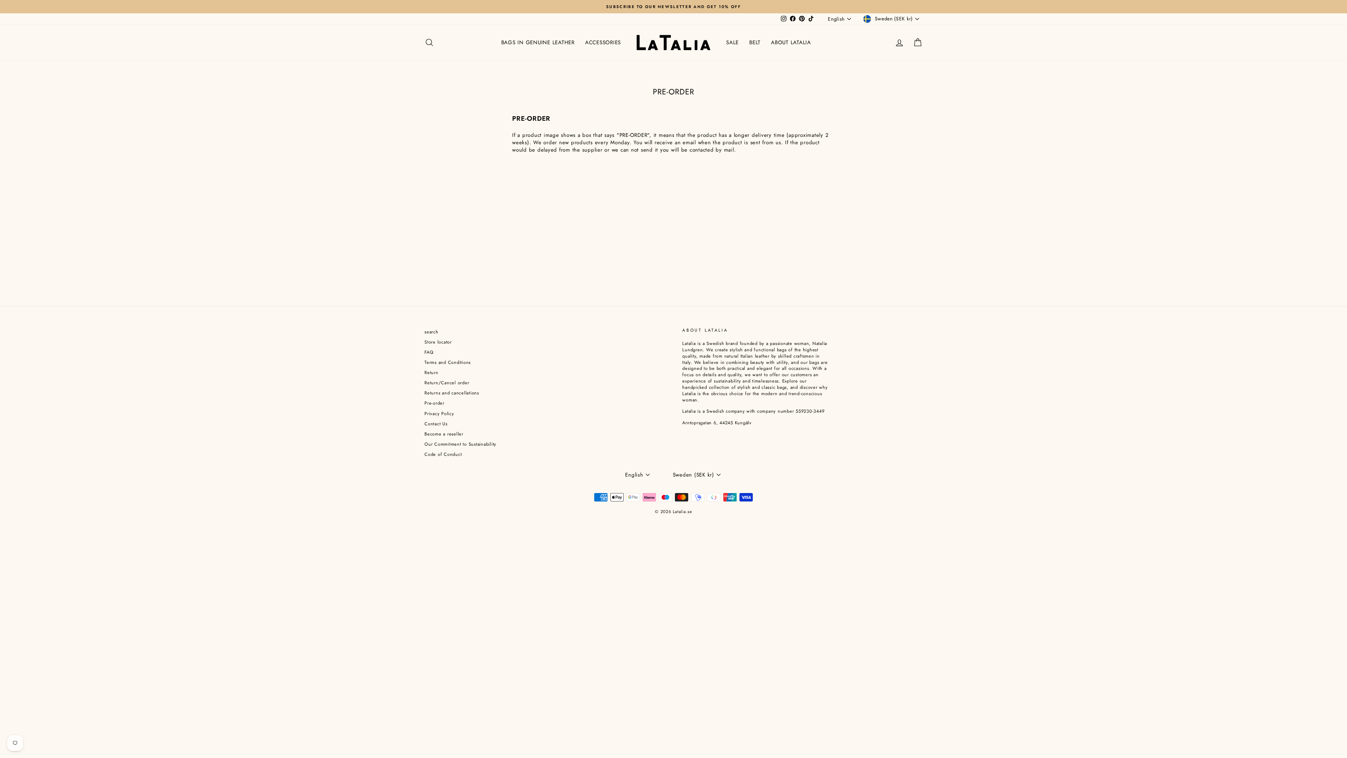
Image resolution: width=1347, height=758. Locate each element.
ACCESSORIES (603, 42)
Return (431, 372)
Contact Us (436, 423)
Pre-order (434, 403)
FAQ (428, 352)
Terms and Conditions (447, 362)
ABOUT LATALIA (791, 42)
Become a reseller (443, 434)
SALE (732, 42)
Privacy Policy (439, 413)
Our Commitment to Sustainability (460, 444)
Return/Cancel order (446, 382)
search (431, 331)
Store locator (438, 342)
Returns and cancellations (451, 393)
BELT (754, 42)
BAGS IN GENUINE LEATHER (538, 42)
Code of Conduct (443, 454)
